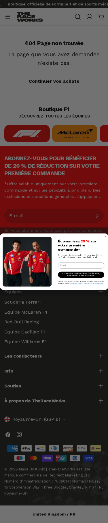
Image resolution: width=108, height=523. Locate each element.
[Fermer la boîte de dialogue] (105, 236)
